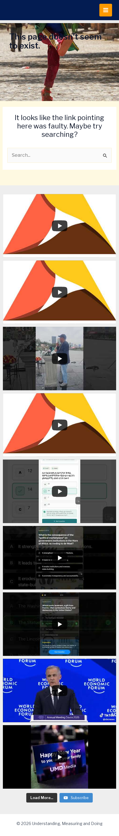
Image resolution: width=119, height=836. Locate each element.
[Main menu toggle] (105, 10)
